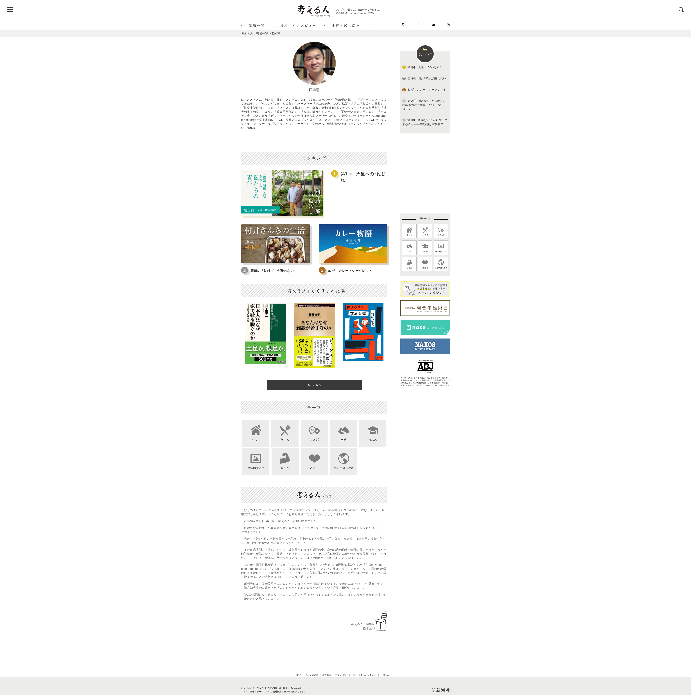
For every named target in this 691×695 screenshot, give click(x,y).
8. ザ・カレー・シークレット (350, 270)
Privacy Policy (369, 675)
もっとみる (314, 385)
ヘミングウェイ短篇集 (277, 103)
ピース (284, 107)
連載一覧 (257, 25)
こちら (447, 385)
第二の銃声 (322, 103)
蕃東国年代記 (286, 111)
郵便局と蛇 (343, 99)
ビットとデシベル (283, 115)
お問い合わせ (387, 675)
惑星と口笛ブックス (299, 119)
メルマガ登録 (311, 675)
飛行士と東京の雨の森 (357, 111)
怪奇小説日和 (253, 107)
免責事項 (326, 675)
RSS (298, 675)
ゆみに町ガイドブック (318, 111)
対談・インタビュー (299, 25)
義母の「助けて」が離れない (272, 270)
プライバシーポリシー (346, 675)
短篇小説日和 (372, 103)
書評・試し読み (346, 25)
